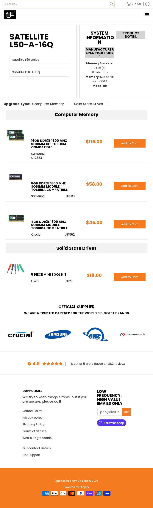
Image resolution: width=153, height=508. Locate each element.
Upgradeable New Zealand (71, 481)
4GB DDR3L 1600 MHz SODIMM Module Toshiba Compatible (49, 224)
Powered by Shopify (76, 487)
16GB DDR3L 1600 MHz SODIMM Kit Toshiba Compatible (49, 143)
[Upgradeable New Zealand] (10, 14)
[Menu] (146, 14)
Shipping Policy (33, 424)
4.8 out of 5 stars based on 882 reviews (97, 364)
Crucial (36, 234)
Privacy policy (32, 418)
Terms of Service (34, 431)
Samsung (38, 153)
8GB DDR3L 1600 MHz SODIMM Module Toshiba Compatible (49, 186)
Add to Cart (129, 143)
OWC (35, 281)
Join (126, 412)
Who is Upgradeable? (37, 438)
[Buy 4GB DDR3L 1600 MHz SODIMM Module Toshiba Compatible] (16, 216)
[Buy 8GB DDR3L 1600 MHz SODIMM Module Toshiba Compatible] (16, 178)
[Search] (112, 4)
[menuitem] (134, 4)
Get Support (31, 455)
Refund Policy (32, 411)
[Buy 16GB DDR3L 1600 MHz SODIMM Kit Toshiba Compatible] (16, 135)
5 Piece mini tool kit (48, 274)
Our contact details (36, 448)
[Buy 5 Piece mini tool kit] (16, 269)
